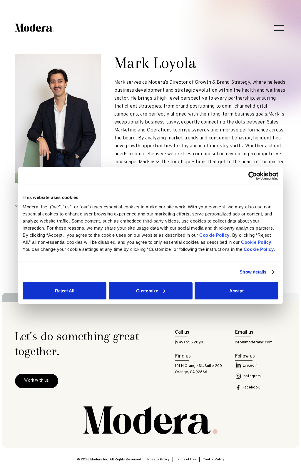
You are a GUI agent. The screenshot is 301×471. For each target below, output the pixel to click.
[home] (35, 28)
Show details (253, 271)
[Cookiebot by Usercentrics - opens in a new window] (252, 176)
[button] (279, 28)
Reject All (64, 290)
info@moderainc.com (253, 342)
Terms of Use (186, 459)
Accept (236, 290)
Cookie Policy (213, 459)
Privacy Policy (158, 459)
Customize (147, 290)
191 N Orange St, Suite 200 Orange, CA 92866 (198, 369)
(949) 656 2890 (189, 342)
